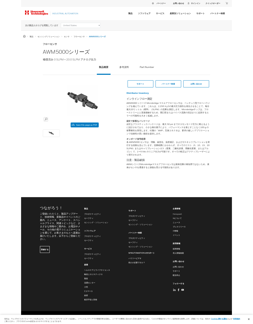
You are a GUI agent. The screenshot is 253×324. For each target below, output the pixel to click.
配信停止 (176, 275)
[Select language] (153, 3)
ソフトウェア (144, 13)
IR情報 (175, 231)
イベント (176, 235)
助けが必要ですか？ (136, 262)
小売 (86, 287)
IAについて (177, 218)
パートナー (161, 3)
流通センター (89, 283)
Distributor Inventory (137, 93)
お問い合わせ (196, 84)
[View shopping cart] (227, 3)
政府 (86, 295)
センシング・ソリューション (96, 222)
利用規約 (236, 319)
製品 (130, 13)
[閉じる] (249, 319)
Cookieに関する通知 (219, 319)
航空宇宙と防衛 (90, 299)
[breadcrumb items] (24, 36)
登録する (45, 249)
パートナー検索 (217, 13)
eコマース (88, 291)
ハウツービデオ (134, 258)
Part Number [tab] (147, 67)
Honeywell (177, 214)
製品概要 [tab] (103, 67)
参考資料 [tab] (124, 67)
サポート (200, 13)
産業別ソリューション (180, 13)
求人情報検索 (178, 253)
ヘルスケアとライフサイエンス (97, 270)
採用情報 (176, 249)
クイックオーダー (213, 3)
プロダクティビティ (92, 214)
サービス (160, 13)
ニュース (176, 222)
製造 (86, 278)
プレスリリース (179, 226)
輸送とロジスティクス (93, 274)
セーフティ (88, 218)
